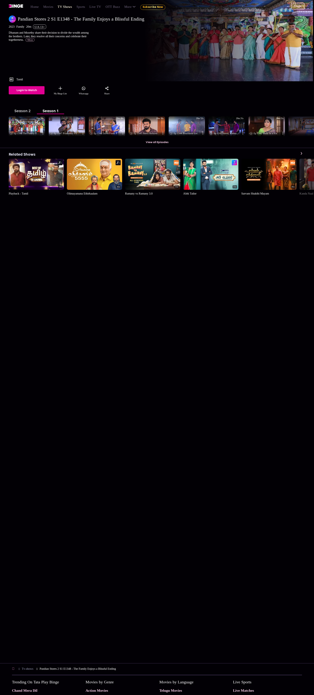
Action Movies (97, 690)
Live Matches (243, 690)
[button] (29, 126)
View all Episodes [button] (157, 142)
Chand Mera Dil (24, 690)
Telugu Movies (170, 690)
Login (298, 6)
